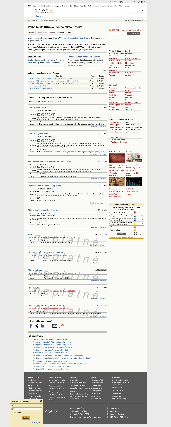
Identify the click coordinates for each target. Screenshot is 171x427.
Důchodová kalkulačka (35, 383)
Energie (95, 6)
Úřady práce (113, 88)
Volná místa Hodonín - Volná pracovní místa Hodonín (53, 366)
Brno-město (129, 53)
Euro (58, 383)
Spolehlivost (124, 380)
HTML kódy (123, 417)
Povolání (128, 97)
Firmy (111, 93)
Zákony (109, 6)
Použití (110, 417)
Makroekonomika (115, 152)
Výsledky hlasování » (115, 237)
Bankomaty (58, 377)
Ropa (71, 397)
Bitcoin (76, 6)
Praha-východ (130, 65)
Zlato (71, 6)
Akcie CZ (42, 6)
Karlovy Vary (114, 70)
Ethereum (87, 388)
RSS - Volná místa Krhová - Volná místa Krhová (129, 30)
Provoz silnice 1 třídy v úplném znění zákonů (50, 339)
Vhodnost (128, 109)
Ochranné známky (96, 388)
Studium (144, 2)
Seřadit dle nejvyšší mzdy (51, 101)
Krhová (32, 32)
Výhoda (112, 107)
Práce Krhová (44, 20)
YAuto (128, 2)
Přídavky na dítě (33, 385)
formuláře (98, 399)
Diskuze (126, 6)
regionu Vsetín (88, 50)
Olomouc (128, 56)
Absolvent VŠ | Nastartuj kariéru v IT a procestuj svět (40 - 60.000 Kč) (52, 83)
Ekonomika (73, 385)
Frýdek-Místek (130, 68)
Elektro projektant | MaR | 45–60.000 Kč (41, 88)
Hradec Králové (131, 58)
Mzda (58, 389)
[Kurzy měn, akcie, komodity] (47, 412)
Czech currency (117, 396)
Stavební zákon (96, 396)
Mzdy (83, 385)
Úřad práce (114, 85)
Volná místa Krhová (54, 20)
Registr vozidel (116, 383)
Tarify (89, 6)
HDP (79, 385)
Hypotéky (83, 6)
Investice (73, 377)
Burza (72, 380)
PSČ (101, 380)
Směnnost (113, 102)
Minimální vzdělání (132, 102)
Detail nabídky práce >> (98, 126)
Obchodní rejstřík (115, 2)
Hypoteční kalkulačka (34, 396)
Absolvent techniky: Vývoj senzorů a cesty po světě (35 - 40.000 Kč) (51, 78)
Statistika (112, 95)
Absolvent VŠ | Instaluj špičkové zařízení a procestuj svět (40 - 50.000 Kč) (53, 81)
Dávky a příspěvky (55, 392)
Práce (115, 6)
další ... (128, 75)
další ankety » (132, 237)
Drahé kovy (73, 391)
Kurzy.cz (30, 20)
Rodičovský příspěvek (35, 391)
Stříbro (86, 394)
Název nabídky (114, 109)
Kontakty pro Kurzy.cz (115, 414)
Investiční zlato (78, 394)
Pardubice (113, 58)
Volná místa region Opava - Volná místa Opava (50, 353)
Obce (69, 32)
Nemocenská (115, 135)
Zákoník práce (115, 125)
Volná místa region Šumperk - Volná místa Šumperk (52, 347)
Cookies (84, 408)
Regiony (112, 90)
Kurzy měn (57, 6)
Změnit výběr (35, 423)
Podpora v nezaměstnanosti (58, 397)
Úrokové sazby (53, 380)
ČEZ (76, 380)
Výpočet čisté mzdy (117, 127)
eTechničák (120, 385)
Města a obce (95, 380)
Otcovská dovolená (117, 140)
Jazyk (127, 107)
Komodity (112, 175)
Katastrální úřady (96, 385)
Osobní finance (131, 152)
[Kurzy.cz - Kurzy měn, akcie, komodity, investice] (43, 13)
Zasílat (26, 418)
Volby (113, 390)
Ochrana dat (75, 408)
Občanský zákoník (96, 391)
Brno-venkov (114, 72)
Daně (92, 399)
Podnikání (94, 377)
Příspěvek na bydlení (34, 388)
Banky (51, 377)
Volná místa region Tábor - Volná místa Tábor (50, 361)
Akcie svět (49, 6)
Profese (128, 93)
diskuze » (125, 237)
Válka (120, 6)
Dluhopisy (73, 383)
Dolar (62, 383)
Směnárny (52, 383)
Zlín (110, 65)
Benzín (80, 397)
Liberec (128, 61)
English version (117, 393)
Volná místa (42, 32)
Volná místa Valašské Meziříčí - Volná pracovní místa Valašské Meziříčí (60, 364)
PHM (76, 397)
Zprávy (35, 6)
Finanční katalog (117, 387)
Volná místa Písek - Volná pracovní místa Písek (51, 369)
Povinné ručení (32, 399)
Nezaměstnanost (116, 132)
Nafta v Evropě (74, 399)
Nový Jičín (129, 72)
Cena (117, 380)
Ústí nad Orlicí (114, 61)
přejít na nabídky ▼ (35, 41)
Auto (113, 380)
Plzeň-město (129, 63)
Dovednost (129, 100)
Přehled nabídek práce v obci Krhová (75, 38)
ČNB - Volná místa (116, 129)
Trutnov (112, 75)
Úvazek (128, 105)
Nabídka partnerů (57, 32)
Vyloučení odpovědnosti (79, 411)
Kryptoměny (73, 388)
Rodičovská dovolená (118, 142)
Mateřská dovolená (117, 137)
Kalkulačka (102, 6)
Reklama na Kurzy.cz (115, 408)
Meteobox (133, 2)
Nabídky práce (115, 122)
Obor (111, 100)
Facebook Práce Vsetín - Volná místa (84, 57)
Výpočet (39, 377)
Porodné (60, 394)
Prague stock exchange (119, 399)
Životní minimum (33, 393)
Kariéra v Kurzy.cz (114, 411)
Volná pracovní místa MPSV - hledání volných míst (52, 342)
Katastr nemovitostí (97, 383)
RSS (116, 417)
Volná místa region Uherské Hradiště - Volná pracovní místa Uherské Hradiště (62, 358)
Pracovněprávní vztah (117, 105)
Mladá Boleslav (115, 68)
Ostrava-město (114, 56)
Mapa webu (119, 390)
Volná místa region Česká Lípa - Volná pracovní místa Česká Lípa (58, 355)
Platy (62, 389)
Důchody (52, 400)
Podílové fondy (81, 383)
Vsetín (127, 70)
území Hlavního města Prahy (120, 53)
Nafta (85, 397)
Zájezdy (123, 2)
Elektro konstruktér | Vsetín (37, 86)
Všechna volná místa (133, 88)
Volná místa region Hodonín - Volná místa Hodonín (52, 350)
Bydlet (139, 2)
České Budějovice (115, 63)
